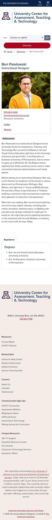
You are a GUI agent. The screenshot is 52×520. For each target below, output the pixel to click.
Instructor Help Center (12, 359)
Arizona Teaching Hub (12, 370)
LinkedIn (6, 388)
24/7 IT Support (9, 438)
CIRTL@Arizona (9, 417)
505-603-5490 (11, 112)
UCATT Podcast (9, 345)
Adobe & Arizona (10, 367)
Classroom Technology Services (16, 449)
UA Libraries (7, 445)
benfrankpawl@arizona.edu (16, 115)
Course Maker (8, 342)
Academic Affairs (10, 453)
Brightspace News (10, 413)
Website (7, 129)
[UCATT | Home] (26, 17)
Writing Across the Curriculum (15, 424)
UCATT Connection (11, 405)
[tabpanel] (26, 254)
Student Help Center (11, 363)
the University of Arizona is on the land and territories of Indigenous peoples (26, 474)
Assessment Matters (11, 409)
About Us (6, 384)
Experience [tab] (9, 239)
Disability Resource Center (14, 442)
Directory (27, 45)
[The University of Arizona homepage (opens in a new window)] (15, 3)
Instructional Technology (13, 420)
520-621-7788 (26, 319)
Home (10, 51)
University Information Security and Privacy (26, 510)
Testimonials (7, 392)
